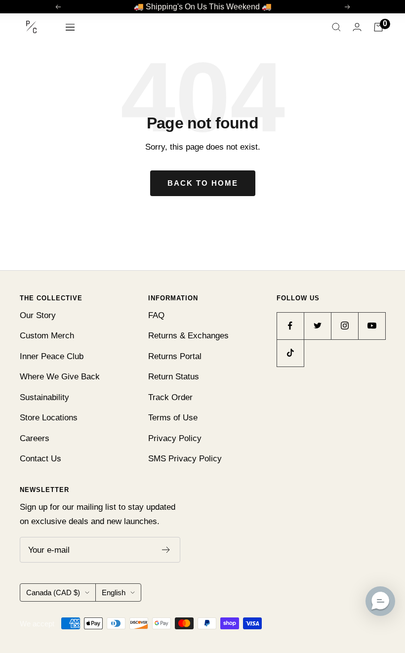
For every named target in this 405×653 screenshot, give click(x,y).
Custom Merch (47, 335)
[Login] (357, 27)
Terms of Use (173, 417)
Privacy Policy (175, 438)
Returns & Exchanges (188, 335)
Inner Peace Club (51, 356)
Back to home (202, 183)
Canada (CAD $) (53, 592)
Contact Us (40, 458)
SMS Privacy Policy (185, 458)
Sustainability (44, 397)
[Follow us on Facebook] (290, 325)
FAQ (156, 315)
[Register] (166, 549)
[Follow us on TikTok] (290, 353)
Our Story (38, 315)
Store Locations (49, 417)
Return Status (173, 376)
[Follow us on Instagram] (344, 325)
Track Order (170, 397)
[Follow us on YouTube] (371, 325)
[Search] (336, 27)
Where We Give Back (60, 376)
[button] (380, 601)
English (113, 592)
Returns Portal (175, 356)
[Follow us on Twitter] (317, 325)
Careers (34, 438)
